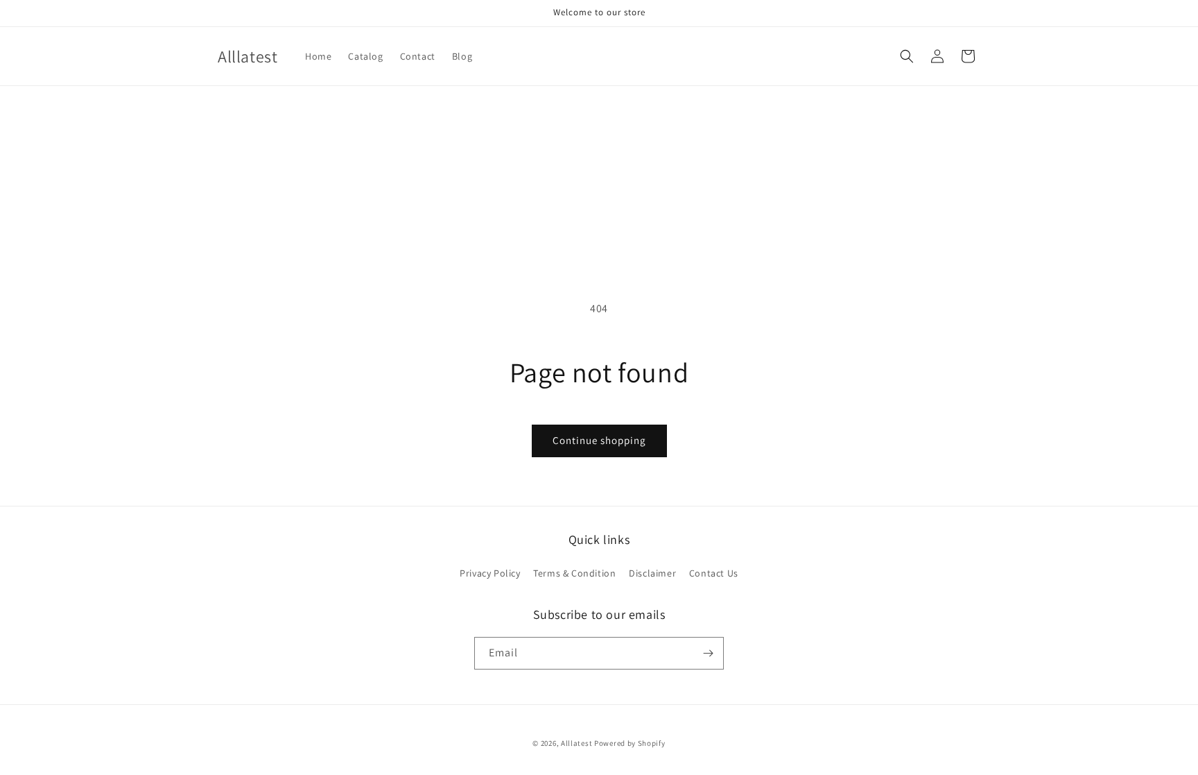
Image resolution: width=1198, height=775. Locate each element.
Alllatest (576, 743)
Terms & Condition (574, 573)
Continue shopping (599, 440)
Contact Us (713, 573)
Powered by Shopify (630, 743)
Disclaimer (652, 573)
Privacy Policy (490, 573)
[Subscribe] (708, 653)
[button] (907, 56)
